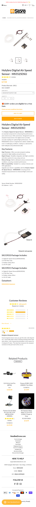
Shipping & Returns (18, 446)
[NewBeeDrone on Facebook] (14, 484)
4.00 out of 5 (22, 304)
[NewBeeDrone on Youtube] (20, 484)
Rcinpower (26, 418)
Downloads (18, 441)
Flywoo (26, 387)
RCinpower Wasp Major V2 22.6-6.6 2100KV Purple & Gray (26, 413)
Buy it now (18, 118)
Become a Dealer (18, 451)
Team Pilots (18, 444)
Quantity (4, 96)
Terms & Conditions (18, 447)
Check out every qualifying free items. (12, 109)
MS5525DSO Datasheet (8, 284)
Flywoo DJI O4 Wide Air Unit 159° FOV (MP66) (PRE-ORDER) (9, 413)
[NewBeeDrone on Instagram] (17, 484)
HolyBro (4, 79)
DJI (9, 387)
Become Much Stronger (18, 453)
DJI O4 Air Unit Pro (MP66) (9, 384)
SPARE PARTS (5, 90)
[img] (6, 328)
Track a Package (18, 439)
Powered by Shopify (24, 501)
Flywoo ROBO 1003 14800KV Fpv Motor (26, 384)
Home (4, 17)
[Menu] (2, 5)
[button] (6, 77)
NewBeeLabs (18, 449)
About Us (18, 442)
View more (18, 361)
